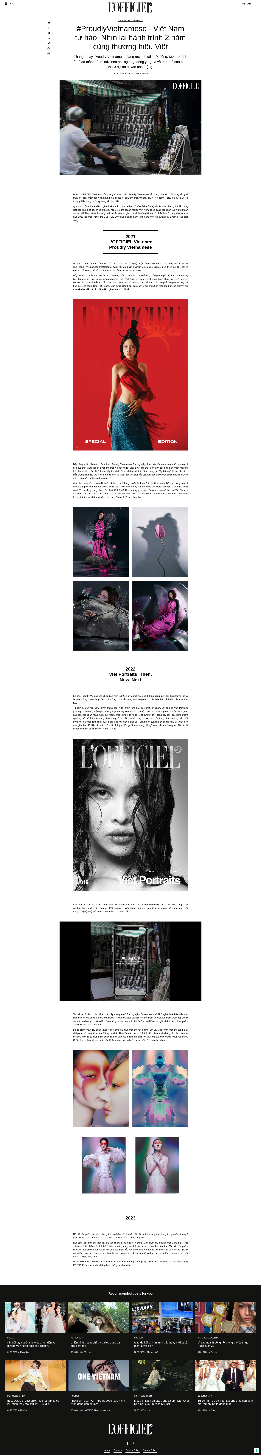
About (107, 1450)
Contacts (118, 1450)
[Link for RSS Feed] (133, 1443)
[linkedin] (49, 38)
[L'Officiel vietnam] (130, 8)
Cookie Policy (150, 1450)
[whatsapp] (49, 48)
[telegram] (49, 53)
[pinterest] (49, 33)
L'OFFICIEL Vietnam (130, 20)
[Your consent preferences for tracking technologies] (256, 1450)
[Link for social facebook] (127, 1444)
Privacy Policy (132, 1450)
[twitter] (49, 43)
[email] (49, 23)
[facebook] (49, 28)
